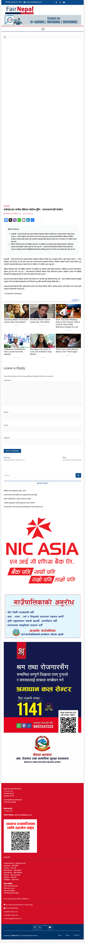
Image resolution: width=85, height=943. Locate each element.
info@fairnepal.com (11, 911)
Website (7, 438)
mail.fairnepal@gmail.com (34, 2)
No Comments (29, 213)
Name (6, 412)
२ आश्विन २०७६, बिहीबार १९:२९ (13, 213)
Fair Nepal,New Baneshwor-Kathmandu (19, 905)
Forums (68, 935)
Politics (7, 205)
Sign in (60, 935)
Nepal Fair (15, 935)
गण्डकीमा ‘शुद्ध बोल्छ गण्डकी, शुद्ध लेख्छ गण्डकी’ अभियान (19, 503)
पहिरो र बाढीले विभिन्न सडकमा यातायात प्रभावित (17, 499)
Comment (8, 380)
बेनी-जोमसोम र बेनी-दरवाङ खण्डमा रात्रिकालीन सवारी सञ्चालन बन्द (23, 507)
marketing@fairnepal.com (13, 918)
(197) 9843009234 (11, 908)
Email (6, 425)
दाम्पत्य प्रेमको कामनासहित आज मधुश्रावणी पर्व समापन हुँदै (20, 495)
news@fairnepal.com (11, 915)
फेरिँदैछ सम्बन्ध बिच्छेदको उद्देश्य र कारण (15, 491)
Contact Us (77, 935)
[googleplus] (45, 925)
